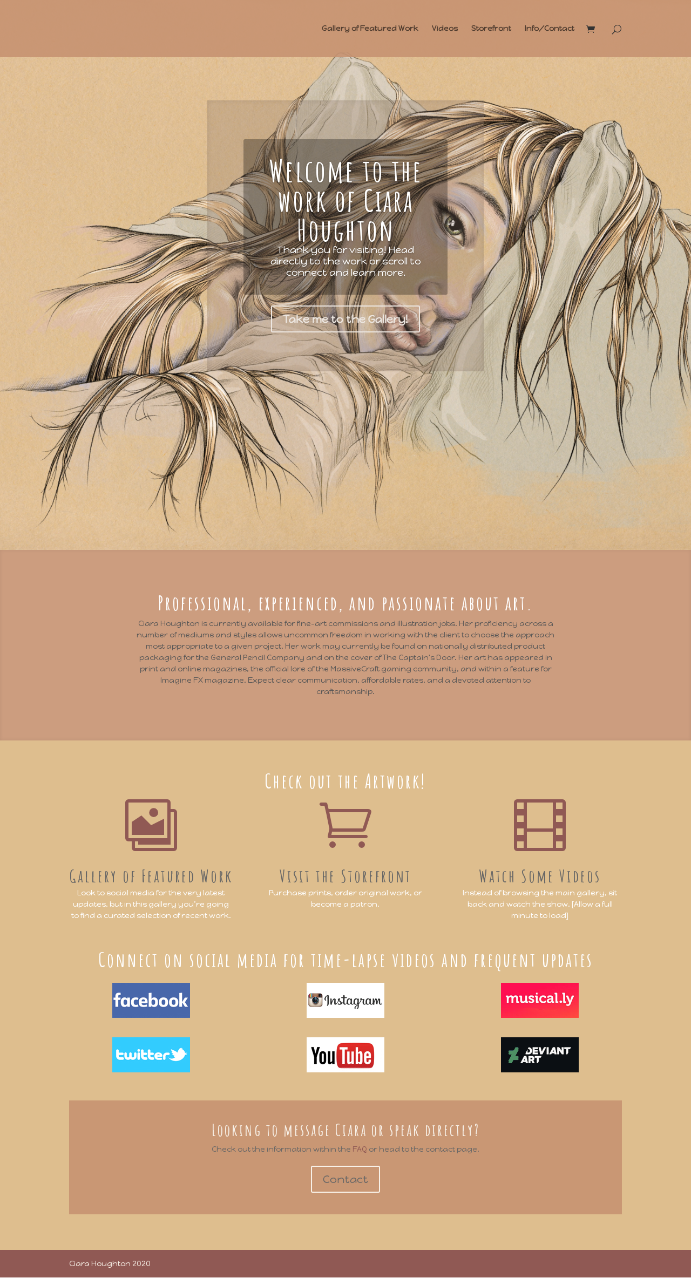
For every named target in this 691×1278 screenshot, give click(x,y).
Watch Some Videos (540, 876)
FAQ (361, 1149)
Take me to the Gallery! (345, 318)
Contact (345, 1179)
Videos (445, 29)
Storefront (491, 29)
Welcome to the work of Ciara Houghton (346, 200)
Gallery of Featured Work (370, 29)
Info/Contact (549, 29)
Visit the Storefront (345, 876)
